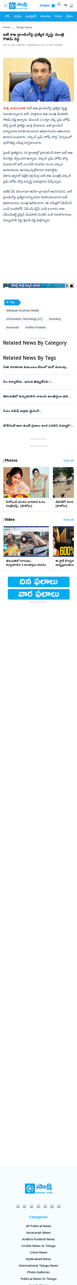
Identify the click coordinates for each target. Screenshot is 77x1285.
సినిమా (58, 16)
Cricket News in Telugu (38, 1246)
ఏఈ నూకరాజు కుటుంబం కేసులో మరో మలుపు (38, 367)
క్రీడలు (70, 16)
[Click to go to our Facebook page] (18, 1206)
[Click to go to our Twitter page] (31, 1206)
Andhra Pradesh (35, 328)
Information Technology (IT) (24, 319)
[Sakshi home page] (38, 1188)
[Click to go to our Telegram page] (52, 1206)
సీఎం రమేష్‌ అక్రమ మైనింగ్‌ (35, 411)
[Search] (53, 5)
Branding (55, 319)
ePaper (46, 6)
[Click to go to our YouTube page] (45, 1206)
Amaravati (12, 328)
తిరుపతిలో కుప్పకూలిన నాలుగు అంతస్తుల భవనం (37, 397)
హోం (7, 16)
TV (65, 5)
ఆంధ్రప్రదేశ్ (30, 16)
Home (6, 27)
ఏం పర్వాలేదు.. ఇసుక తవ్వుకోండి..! (37, 382)
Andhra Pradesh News (38, 1240)
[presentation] (8, 482)
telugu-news (24, 27)
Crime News (38, 1253)
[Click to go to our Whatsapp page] (25, 1206)
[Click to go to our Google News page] (58, 1206)
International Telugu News (38, 1266)
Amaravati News (38, 1233)
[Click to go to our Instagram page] (38, 1206)
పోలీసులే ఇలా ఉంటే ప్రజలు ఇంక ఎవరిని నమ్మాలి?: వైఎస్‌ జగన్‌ (37, 426)
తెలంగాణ (45, 16)
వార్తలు (17, 16)
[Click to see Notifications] (71, 5)
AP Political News (38, 1226)
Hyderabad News (38, 1259)
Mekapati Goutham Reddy (22, 311)
